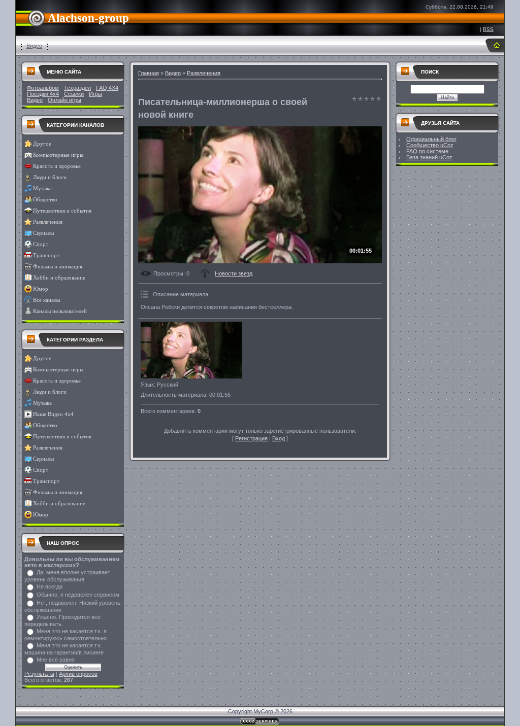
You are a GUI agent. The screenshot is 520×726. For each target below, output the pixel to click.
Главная (148, 73)
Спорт (40, 244)
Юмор (40, 289)
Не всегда (49, 586)
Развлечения (47, 222)
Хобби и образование (59, 278)
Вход (278, 438)
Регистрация (251, 438)
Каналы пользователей (60, 311)
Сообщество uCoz (429, 145)
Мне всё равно (56, 659)
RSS (488, 29)
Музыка (42, 188)
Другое (42, 144)
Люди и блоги (50, 177)
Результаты (39, 674)
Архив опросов (78, 674)
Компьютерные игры (58, 155)
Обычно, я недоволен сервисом (78, 595)
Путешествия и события (62, 211)
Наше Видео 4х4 (53, 414)
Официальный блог (431, 139)
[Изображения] (191, 350)
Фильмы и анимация (57, 266)
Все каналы (46, 300)
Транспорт (46, 255)
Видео (34, 46)
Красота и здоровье (57, 166)
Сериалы (43, 233)
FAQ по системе (427, 151)
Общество (45, 199)
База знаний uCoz (429, 157)
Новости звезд (233, 273)
